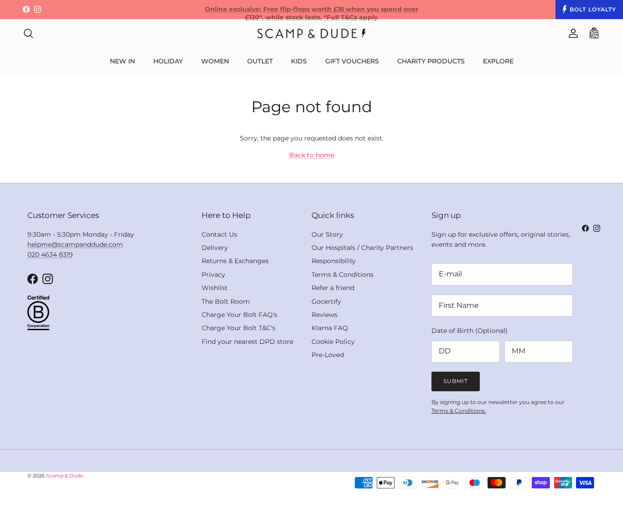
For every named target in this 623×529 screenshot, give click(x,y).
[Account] (571, 33)
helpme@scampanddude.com (75, 244)
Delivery (215, 248)
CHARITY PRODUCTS (431, 61)
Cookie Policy (333, 341)
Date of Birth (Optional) (469, 331)
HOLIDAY (168, 61)
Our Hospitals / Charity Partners (362, 248)
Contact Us (219, 234)
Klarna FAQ (330, 328)
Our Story (327, 234)
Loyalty (593, 9)
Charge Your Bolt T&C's (238, 328)
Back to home (311, 155)
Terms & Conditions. (458, 410)
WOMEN (215, 61)
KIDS (299, 61)
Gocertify (326, 301)
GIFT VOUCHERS (352, 61)
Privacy (213, 274)
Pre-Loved (328, 355)
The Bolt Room (226, 301)
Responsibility (334, 261)
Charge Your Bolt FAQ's (239, 315)
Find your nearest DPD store (247, 341)
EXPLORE (498, 61)
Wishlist (215, 288)
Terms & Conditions (343, 274)
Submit (455, 381)
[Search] (28, 33)
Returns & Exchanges (235, 261)
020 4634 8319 (50, 254)
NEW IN (122, 61)
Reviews (324, 315)
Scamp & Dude (64, 475)
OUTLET (260, 61)
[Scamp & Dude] (311, 33)
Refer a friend (333, 288)
